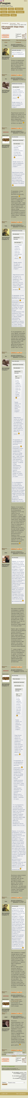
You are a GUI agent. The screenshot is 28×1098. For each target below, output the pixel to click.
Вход (18, 23)
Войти (25, 0)
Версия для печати (6, 40)
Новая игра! (19, 9)
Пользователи (5, 23)
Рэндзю (5, 3)
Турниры (4, 12)
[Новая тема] (5, 35)
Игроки (13, 15)
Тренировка (20, 12)
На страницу (24, 34)
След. (25, 38)
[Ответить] (5, 37)
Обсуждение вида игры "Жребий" (12, 28)
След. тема (24, 40)
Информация (5, 15)
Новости (11, 12)
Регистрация (13, 23)
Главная (4, 9)
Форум (11, 9)
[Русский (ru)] (1, 1)
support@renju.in (22, 1093)
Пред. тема (18, 40)
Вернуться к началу (4, 75)
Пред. (23, 35)
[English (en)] (3, 1)
